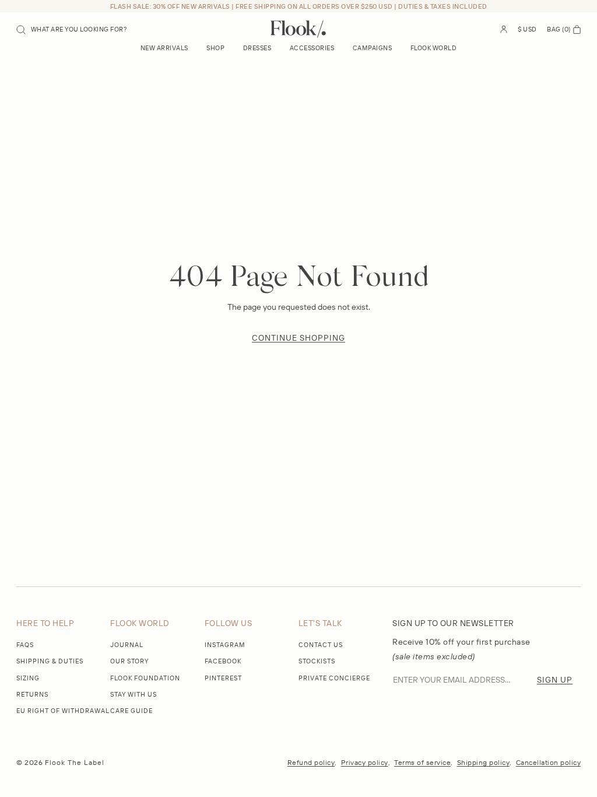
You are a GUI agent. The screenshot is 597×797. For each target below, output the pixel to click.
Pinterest (223, 678)
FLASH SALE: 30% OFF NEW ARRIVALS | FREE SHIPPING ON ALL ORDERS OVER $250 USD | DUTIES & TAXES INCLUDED (298, 6)
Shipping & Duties (49, 661)
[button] (71, 29)
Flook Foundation (145, 678)
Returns (32, 694)
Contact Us (320, 645)
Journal (126, 645)
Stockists (316, 661)
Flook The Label (74, 762)
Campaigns (372, 48)
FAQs (25, 645)
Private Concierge (334, 678)
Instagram (225, 645)
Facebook (223, 661)
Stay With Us (133, 694)
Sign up (555, 679)
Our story (129, 661)
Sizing (28, 678)
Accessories (312, 48)
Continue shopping (298, 338)
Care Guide (131, 711)
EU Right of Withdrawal (63, 711)
